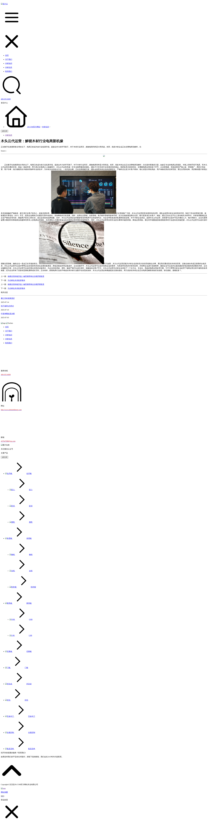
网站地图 (4, 792)
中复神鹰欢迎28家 (8, 314)
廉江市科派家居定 (8, 298)
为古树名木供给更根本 (16, 280)
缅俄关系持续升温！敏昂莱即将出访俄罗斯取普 (26, 276)
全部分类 (4, 131)
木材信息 (45, 127)
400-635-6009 (6, 99)
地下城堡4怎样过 (7, 306)
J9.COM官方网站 (33, 127)
